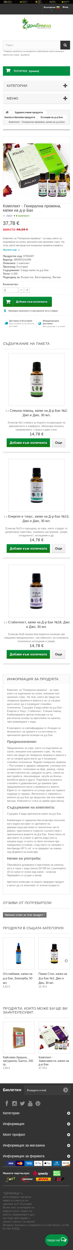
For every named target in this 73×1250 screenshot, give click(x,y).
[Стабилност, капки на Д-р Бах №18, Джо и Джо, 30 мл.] (36, 591)
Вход (65, 7)
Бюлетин (12, 1089)
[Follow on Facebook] (7, 1103)
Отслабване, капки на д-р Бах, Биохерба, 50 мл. (17, 978)
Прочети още (10, 250)
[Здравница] (36, 2)
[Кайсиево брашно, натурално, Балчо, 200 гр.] (19, 1038)
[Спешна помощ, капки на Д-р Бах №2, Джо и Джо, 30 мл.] (36, 379)
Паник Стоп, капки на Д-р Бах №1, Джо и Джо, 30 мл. (53, 978)
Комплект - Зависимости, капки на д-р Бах (54, 1061)
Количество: (10, 284)
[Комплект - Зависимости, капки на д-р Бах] (54, 1038)
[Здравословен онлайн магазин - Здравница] (36, 24)
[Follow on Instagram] (14, 1103)
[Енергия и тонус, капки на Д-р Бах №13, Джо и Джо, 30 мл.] (36, 485)
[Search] (65, 45)
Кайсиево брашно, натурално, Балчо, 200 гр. (18, 1061)
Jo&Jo (9, 216)
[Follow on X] (22, 1103)
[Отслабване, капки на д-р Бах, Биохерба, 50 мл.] (19, 953)
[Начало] (7, 112)
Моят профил (14, 1135)
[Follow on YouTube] (30, 1103)
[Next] (66, 960)
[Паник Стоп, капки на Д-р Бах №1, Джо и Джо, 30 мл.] (54, 953)
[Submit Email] (65, 1090)
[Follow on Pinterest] (38, 1103)
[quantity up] (21, 290)
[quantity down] (27, 290)
